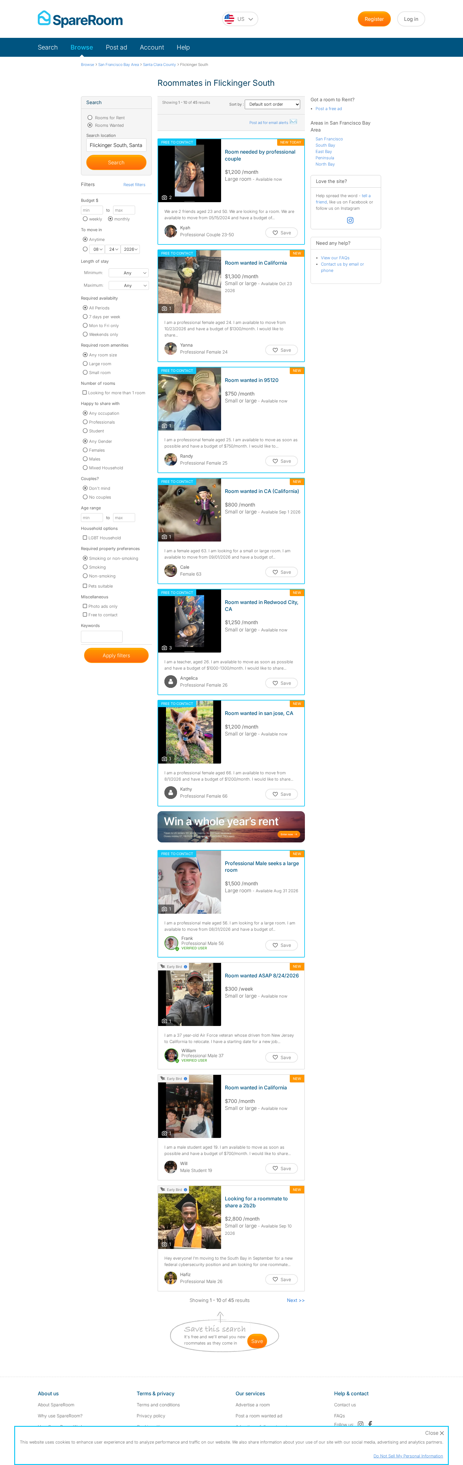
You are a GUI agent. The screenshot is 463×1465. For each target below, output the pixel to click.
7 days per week (104, 316)
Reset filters (134, 184)
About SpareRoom (56, 1404)
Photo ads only (103, 606)
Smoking (97, 567)
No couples (100, 497)
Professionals (102, 422)
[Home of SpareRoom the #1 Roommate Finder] (80, 19)
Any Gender (100, 441)
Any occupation (104, 413)
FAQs (339, 1415)
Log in (411, 19)
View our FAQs (335, 257)
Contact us (345, 1404)
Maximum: (93, 285)
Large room (100, 363)
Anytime (97, 239)
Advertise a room (253, 1404)
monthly (122, 218)
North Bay (325, 164)
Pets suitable (101, 586)
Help (183, 47)
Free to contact (103, 614)
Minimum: (93, 272)
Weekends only (103, 334)
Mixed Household (106, 467)
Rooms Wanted (109, 125)
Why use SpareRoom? (60, 1415)
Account (152, 47)
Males (94, 458)
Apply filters (116, 655)
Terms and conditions (158, 1404)
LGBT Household (105, 537)
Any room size (103, 354)
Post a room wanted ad (259, 1415)
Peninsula (325, 157)
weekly (95, 218)
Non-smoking (102, 575)
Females (97, 450)
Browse (82, 47)
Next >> (296, 1300)
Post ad (116, 47)
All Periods (99, 307)
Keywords (90, 627)
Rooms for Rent (109, 117)
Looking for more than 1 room (116, 392)
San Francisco (329, 138)
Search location (101, 135)
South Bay (325, 145)
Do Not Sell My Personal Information (408, 1455)
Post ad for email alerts (269, 122)
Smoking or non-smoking (113, 558)
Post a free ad (329, 108)
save (257, 1341)
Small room (100, 372)
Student (96, 430)
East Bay (324, 151)
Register (374, 19)
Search (48, 47)
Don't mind (99, 488)
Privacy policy (151, 1415)
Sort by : (237, 104)
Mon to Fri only (104, 325)
